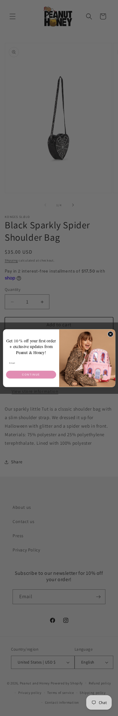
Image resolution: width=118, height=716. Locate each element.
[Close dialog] (110, 333)
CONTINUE (31, 374)
